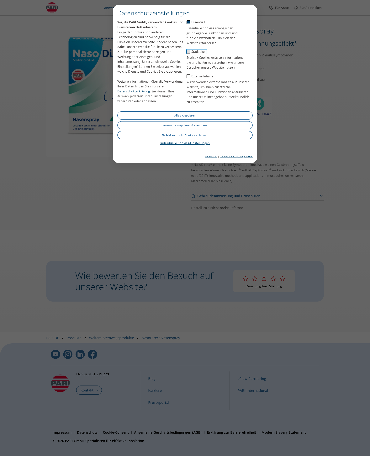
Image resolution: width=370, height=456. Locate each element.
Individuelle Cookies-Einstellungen (185, 143)
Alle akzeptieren (185, 115)
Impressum (211, 156)
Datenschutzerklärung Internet (236, 156)
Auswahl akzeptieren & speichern (185, 125)
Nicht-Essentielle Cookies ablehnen (185, 135)
